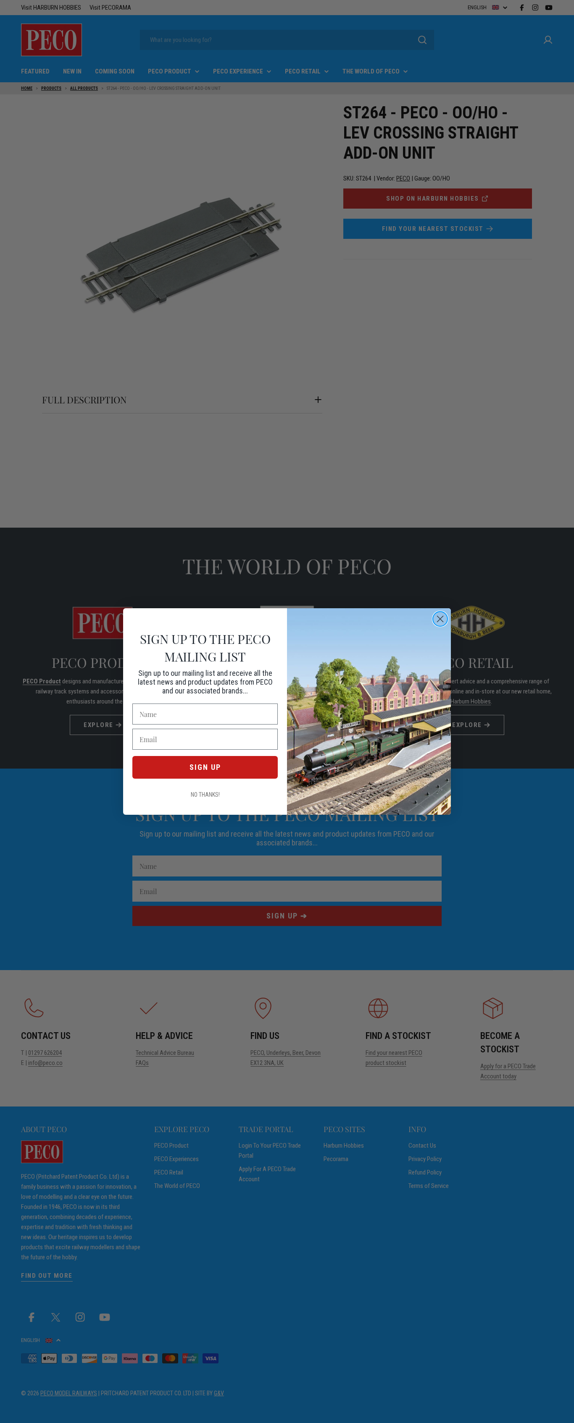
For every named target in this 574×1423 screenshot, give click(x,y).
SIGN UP (205, 767)
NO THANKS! (205, 794)
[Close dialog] (440, 619)
